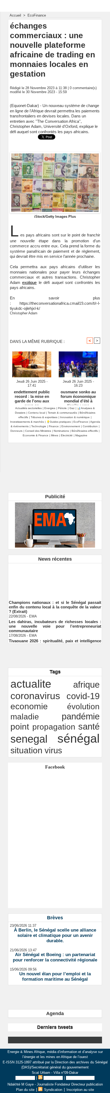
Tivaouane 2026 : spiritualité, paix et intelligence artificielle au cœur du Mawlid (55, 640)
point (19, 726)
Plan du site (25, 1078)
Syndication (53, 1078)
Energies (49, 408)
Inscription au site (80, 1078)
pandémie (81, 716)
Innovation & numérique (75, 417)
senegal (29, 739)
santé (89, 726)
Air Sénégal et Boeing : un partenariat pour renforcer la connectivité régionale (55, 957)
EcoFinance (37, 15)
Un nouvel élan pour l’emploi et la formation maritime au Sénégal (55, 976)
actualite (30, 684)
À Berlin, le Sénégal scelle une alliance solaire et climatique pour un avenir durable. (55, 935)
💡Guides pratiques (58, 421)
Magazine (81, 435)
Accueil (15, 15)
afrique (86, 685)
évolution (83, 706)
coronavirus (35, 695)
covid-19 (83, 696)
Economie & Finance (35, 435)
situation (26, 750)
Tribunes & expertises (44, 417)
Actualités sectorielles (28, 408)
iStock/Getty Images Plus (55, 217)
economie (29, 706)
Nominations (61, 430)
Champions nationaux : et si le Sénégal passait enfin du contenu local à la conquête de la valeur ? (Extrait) (55, 605)
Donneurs (16, 430)
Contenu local (36, 412)
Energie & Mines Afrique (55, 6)
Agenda (55, 1013)
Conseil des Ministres (38, 430)
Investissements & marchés (27, 421)
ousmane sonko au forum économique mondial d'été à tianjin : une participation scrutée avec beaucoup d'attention (78, 396)
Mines (54, 435)
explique (29, 282)
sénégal (78, 738)
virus (53, 750)
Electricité (67, 435)
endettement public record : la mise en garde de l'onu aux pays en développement (32, 396)
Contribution (90, 426)
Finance (54, 426)
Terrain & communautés (62, 412)
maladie (24, 716)
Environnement (70, 426)
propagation (53, 726)
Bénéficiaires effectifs (85, 430)
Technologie (38, 426)
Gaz (71, 408)
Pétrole (62, 408)
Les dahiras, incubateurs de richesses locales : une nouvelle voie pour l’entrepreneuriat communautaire (55, 624)
